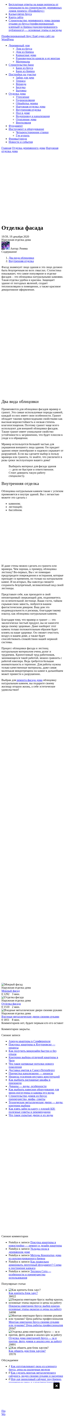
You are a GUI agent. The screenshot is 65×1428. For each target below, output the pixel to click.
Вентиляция (23, 122)
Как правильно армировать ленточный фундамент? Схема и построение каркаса (35, 1265)
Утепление (22, 96)
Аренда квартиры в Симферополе (30, 1041)
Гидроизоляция (25, 100)
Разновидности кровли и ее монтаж (38, 58)
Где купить (22, 135)
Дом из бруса (24, 48)
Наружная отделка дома (30, 106)
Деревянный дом (19, 45)
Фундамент (16, 125)
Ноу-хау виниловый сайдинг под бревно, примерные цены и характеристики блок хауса (35, 1382)
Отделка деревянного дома (28, 147)
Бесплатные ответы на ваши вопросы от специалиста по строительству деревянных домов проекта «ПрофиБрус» (35, 7)
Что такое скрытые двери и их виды (31, 1115)
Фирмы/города (18, 138)
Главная (6, 147)
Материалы (23, 61)
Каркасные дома (26, 55)
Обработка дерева (27, 103)
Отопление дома (26, 119)
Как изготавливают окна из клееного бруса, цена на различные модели (33, 1368)
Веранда (21, 84)
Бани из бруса (24, 67)
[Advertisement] (32, 1405)
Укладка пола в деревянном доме (29, 1250)
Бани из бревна (25, 71)
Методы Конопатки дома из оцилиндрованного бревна (35, 1257)
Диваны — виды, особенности (28, 1086)
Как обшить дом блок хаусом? (27, 1350)
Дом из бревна (25, 51)
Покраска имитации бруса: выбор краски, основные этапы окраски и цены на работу (35, 1307)
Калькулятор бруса (20, 14)
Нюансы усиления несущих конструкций (34, 1076)
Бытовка (21, 90)
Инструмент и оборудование (26, 129)
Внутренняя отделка (28, 109)
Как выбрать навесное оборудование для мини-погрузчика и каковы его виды (34, 1091)
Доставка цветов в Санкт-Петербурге (32, 1070)
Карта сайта (16, 17)
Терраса (20, 80)
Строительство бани (21, 64)
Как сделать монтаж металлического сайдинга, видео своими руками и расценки (36, 1374)
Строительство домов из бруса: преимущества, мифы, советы (28, 1097)
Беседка (20, 87)
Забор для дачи (25, 77)
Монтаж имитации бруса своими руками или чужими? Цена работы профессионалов (36, 1323)
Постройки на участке (22, 74)
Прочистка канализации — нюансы (31, 1073)
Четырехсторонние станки (32, 132)
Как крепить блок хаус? (23, 1293)
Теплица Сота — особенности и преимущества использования (30, 1274)
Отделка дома (17, 93)
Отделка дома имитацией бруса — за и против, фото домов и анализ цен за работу (35, 1340)
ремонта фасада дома (29, 680)
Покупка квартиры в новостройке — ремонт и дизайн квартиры (35, 1244)
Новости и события (21, 141)
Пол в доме (23, 112)
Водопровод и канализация (33, 116)
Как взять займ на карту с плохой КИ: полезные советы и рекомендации (32, 1110)
